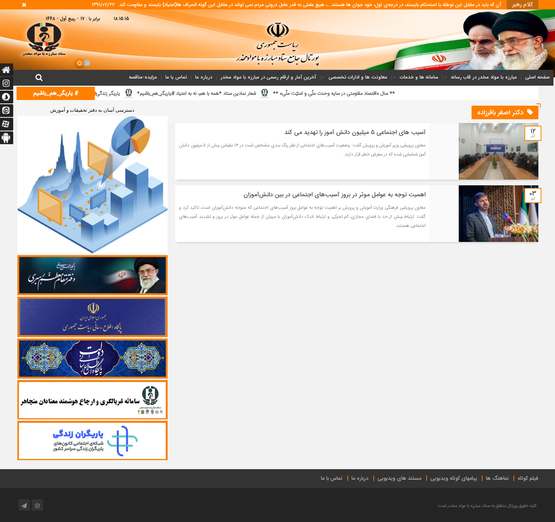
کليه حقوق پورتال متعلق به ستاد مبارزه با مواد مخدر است (487, 506)
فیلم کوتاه (528, 478)
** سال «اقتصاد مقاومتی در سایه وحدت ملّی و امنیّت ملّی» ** (375, 93)
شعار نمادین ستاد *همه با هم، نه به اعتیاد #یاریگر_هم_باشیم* (237, 93)
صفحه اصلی (537, 77)
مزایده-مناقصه (143, 77)
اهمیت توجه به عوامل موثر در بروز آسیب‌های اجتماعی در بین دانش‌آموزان (335, 195)
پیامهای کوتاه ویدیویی (453, 478)
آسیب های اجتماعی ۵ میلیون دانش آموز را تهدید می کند (355, 133)
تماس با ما (176, 77)
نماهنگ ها (497, 478)
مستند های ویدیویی (399, 478)
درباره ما (203, 77)
